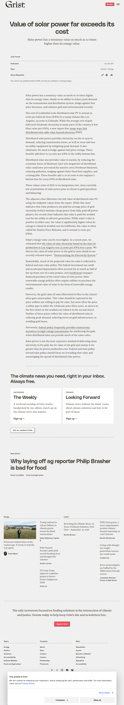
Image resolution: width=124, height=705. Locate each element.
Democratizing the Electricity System (74, 255)
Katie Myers (13, 554)
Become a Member (83, 654)
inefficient (75, 272)
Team (42, 650)
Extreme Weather (10, 660)
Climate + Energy (107, 69)
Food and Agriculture (34, 475)
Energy (6, 647)
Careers (43, 657)
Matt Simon (112, 580)
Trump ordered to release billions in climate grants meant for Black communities (48, 528)
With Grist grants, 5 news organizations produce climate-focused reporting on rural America (110, 528)
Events (78, 650)
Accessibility (81, 664)
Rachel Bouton (70, 535)
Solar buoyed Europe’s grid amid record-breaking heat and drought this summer (50, 553)
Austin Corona (45, 563)
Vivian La (43, 586)
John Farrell (15, 57)
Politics (7, 650)
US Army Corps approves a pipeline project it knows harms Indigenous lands (49, 576)
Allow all (97, 700)
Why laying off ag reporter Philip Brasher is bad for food (61, 464)
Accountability (10, 657)
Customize (60, 700)
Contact (43, 654)
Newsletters (80, 647)
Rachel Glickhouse (107, 538)
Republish (80, 660)
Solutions (7, 654)
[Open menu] (118, 4)
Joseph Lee (104, 558)
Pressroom (44, 664)
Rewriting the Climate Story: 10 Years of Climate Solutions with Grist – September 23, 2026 (79, 527)
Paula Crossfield (17, 475)
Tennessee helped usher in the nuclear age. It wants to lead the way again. (19, 545)
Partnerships (45, 660)
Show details (104, 693)
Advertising (80, 657)
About (42, 647)
